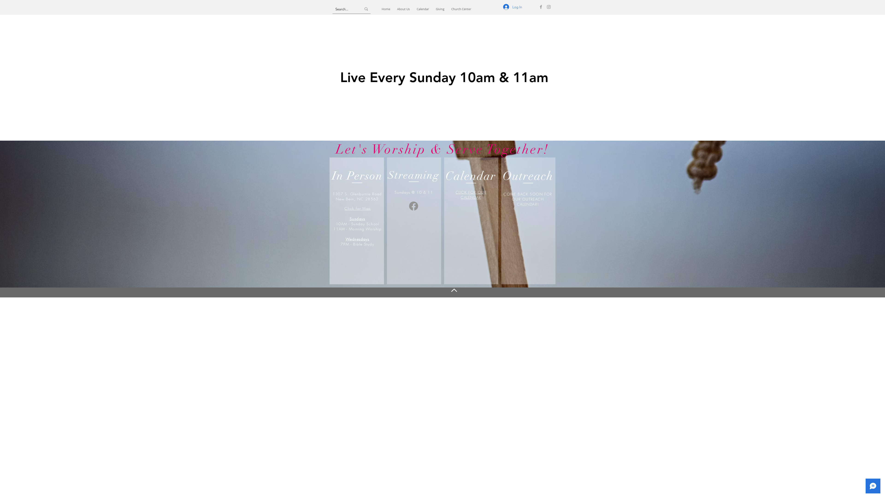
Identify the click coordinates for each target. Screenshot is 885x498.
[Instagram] (548, 6)
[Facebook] (540, 6)
